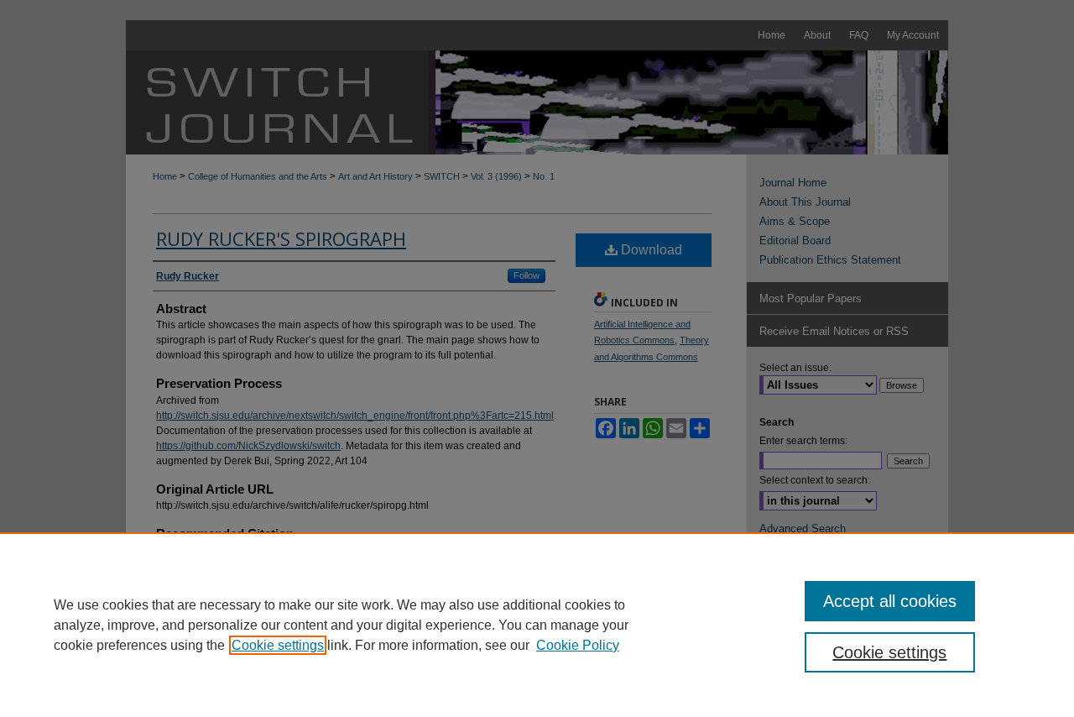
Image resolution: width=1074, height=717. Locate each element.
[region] (537, 624)
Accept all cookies (890, 601)
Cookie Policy (577, 645)
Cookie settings (278, 645)
